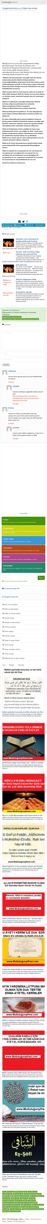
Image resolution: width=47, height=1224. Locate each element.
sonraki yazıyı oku (8, 225)
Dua (4, 1191)
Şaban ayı (41, 1196)
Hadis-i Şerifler (9, 539)
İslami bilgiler (8, 566)
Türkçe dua (32, 1200)
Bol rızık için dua (18, 1194)
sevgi (25, 1191)
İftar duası (33, 1196)
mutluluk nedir (7, 1194)
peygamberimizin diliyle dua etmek (13, 319)
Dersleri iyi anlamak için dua (11, 1207)
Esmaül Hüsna (8, 528)
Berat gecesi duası (37, 1204)
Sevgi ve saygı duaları (12, 640)
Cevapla (11, 382)
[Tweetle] (23, 221)
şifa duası (32, 1198)
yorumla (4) (29, 225)
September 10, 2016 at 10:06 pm (21, 430)
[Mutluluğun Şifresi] (10, 2)
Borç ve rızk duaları (11, 604)
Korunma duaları (10, 627)
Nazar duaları (9, 631)
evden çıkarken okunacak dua (11, 1211)
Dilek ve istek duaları (11, 609)
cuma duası (6, 1198)
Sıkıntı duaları (9, 645)
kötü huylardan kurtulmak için (29, 1207)
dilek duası (19, 1191)
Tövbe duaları (9, 654)
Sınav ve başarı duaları (12, 649)
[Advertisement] (23, 36)
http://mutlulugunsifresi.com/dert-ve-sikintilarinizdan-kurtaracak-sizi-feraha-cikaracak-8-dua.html (26, 398)
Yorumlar (21, 665)
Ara (42, 578)
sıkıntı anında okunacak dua (33, 1194)
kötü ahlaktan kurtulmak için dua (12, 1200)
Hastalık (7, 557)
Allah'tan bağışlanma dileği (26, 279)
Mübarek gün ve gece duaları (14, 658)
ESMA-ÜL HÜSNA (8, 1196)
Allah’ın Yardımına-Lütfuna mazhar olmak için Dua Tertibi (23, 1020)
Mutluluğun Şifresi (6, 10)
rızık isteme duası (15, 1209)
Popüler (11, 665)
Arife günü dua (21, 265)
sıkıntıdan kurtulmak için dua (11, 1204)
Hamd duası (23, 1198)
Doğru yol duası (26, 1204)
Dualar (14, 10)
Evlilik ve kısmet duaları (12, 613)
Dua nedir (6, 1209)
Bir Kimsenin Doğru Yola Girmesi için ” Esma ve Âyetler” (23, 763)
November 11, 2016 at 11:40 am (16, 373)
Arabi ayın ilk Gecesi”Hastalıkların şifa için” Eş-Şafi (21, 1174)
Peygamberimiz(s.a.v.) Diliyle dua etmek (27, 10)
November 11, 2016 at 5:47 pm (20, 388)
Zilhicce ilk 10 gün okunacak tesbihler (26, 1202)
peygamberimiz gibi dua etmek (12, 317)
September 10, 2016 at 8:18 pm (16, 410)
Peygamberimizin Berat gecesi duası (32, 1209)
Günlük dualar (9, 618)
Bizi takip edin (20, 1221)
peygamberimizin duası (31, 319)
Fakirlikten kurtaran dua (22, 1196)
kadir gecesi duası (8, 1202)
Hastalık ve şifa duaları (12, 622)
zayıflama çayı (33, 1191)
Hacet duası (10, 1191)
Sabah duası (15, 1198)
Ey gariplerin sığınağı (24, 292)
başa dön (19, 225)
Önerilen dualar (9, 636)
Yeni (3, 665)
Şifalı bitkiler (8, 548)
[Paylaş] (19, 221)
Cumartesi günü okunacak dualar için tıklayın (16, 581)
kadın (25, 1200)
